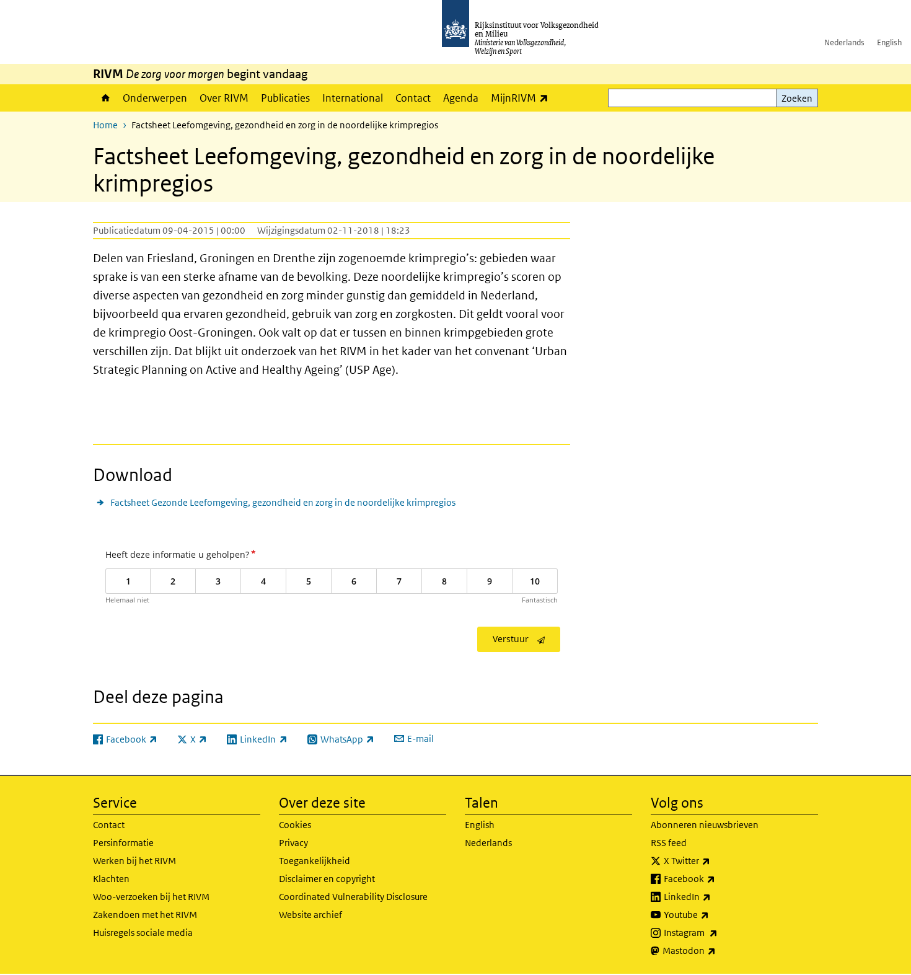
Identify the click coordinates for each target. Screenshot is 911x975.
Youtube (714, 914)
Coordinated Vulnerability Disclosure (353, 896)
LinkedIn (714, 896)
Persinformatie (123, 843)
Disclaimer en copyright (327, 879)
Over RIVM (224, 98)
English (889, 42)
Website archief (310, 914)
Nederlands (844, 42)
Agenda (460, 98)
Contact (413, 98)
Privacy (293, 843)
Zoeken (796, 98)
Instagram (718, 932)
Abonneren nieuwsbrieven (705, 825)
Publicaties (285, 98)
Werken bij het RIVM (134, 861)
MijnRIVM (523, 97)
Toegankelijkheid (314, 861)
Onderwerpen (155, 98)
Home (105, 98)
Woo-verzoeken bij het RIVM (151, 896)
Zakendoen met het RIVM (145, 914)
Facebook (717, 878)
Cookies (295, 825)
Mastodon (716, 950)
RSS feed (669, 843)
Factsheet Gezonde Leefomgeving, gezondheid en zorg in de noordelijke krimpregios (282, 502)
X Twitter (714, 860)
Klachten (111, 879)
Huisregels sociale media (143, 932)
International (352, 98)
